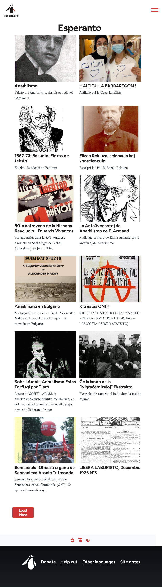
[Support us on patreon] (80, 540)
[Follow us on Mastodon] (88, 540)
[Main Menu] (154, 10)
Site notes (130, 562)
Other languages (98, 562)
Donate (48, 562)
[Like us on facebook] (72, 540)
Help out (69, 562)
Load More (23, 512)
